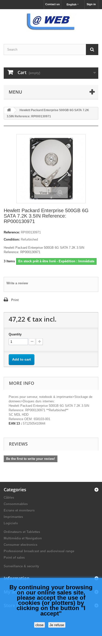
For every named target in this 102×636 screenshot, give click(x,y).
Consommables (16, 504)
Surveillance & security (21, 566)
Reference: (12, 232)
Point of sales (14, 557)
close (39, 625)
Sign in (91, 4)
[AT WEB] (51, 22)
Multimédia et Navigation (23, 538)
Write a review (17, 283)
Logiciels (11, 523)
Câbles (9, 497)
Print (15, 300)
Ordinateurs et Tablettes (22, 532)
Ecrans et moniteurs (19, 510)
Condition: (12, 239)
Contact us (52, 4)
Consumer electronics (20, 545)
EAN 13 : (15, 423)
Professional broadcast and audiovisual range (39, 551)
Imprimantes (13, 517)
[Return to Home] (9, 110)
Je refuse (57, 625)
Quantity (15, 334)
